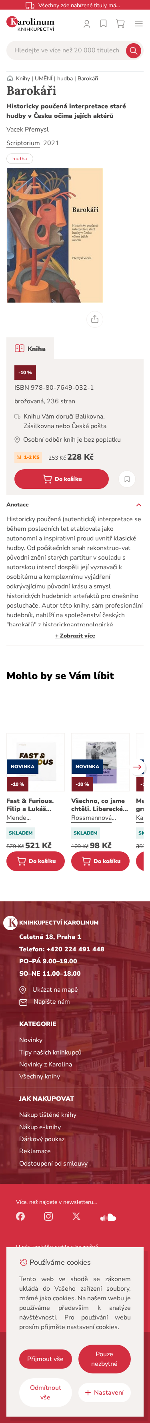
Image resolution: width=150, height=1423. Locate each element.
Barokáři (88, 78)
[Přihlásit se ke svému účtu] (86, 23)
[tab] (30, 348)
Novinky (30, 1040)
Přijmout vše (45, 1359)
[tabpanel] (75, 427)
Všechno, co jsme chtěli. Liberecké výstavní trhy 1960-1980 (98, 805)
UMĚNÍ (43, 78)
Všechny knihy (39, 1076)
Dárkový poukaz (41, 1139)
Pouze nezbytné (104, 1359)
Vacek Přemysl (27, 129)
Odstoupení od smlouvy (53, 1163)
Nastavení (109, 1392)
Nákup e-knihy (40, 1127)
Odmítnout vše (45, 1392)
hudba (65, 78)
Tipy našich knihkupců (50, 1052)
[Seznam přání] (103, 23)
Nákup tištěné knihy (47, 1114)
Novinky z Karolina (45, 1064)
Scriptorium (23, 143)
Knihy (23, 78)
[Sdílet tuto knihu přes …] (94, 319)
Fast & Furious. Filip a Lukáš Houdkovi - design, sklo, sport (35, 805)
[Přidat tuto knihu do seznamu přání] (127, 479)
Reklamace (35, 1151)
